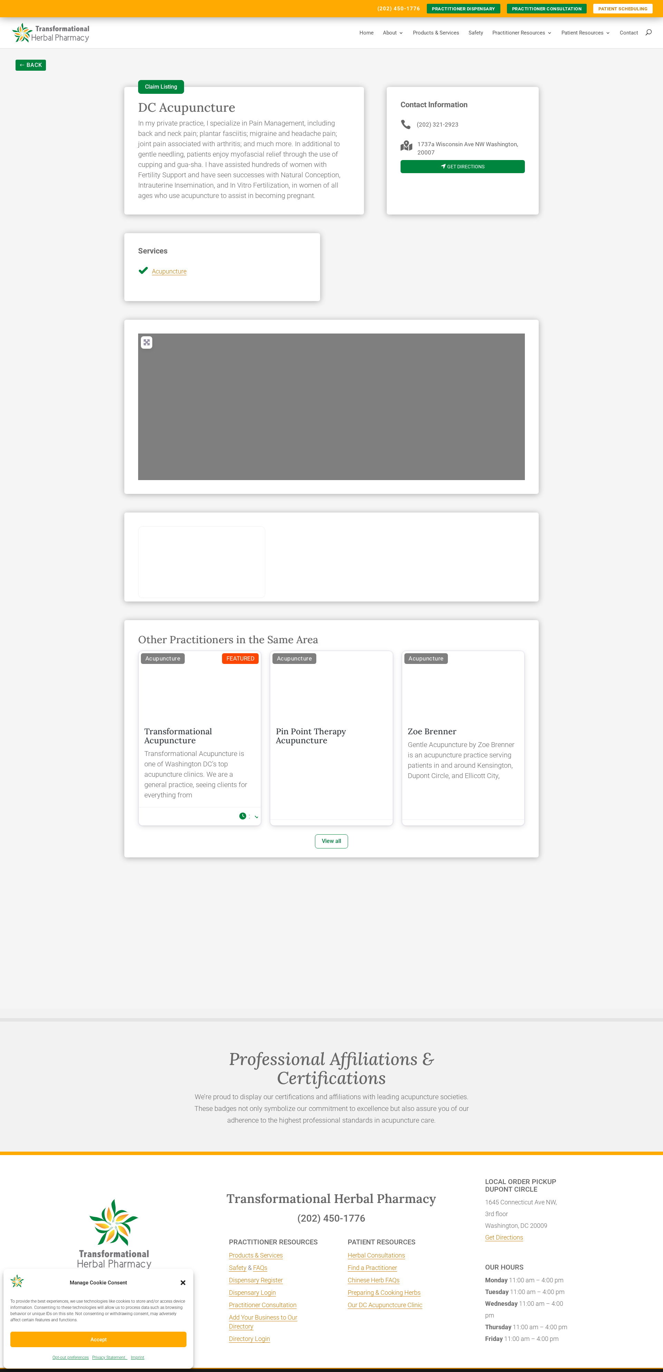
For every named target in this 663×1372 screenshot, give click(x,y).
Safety (476, 33)
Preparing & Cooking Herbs (384, 1292)
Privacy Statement (109, 1357)
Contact (629, 33)
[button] (183, 1282)
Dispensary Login (252, 1292)
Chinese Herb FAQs (374, 1280)
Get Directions (504, 1237)
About (390, 33)
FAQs (260, 1267)
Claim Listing (161, 86)
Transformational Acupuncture (178, 736)
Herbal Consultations (376, 1255)
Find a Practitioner (372, 1267)
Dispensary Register (256, 1280)
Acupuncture (169, 271)
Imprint (137, 1357)
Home (366, 33)
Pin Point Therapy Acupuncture (311, 736)
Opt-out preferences (70, 1357)
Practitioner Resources (518, 33)
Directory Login (249, 1338)
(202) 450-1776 (398, 8)
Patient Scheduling (622, 8)
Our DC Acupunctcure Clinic (385, 1305)
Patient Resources (582, 33)
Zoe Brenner (432, 731)
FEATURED (240, 658)
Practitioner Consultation (547, 8)
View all (331, 841)
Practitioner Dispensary (463, 8)
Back (34, 65)
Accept (98, 1339)
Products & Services (436, 33)
